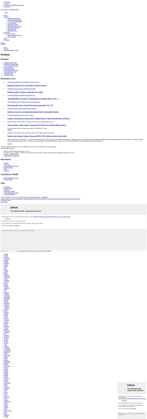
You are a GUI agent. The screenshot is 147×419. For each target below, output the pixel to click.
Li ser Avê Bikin (11, 23)
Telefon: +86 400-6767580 (11, 154)
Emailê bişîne (4, 202)
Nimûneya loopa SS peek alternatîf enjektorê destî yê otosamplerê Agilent (32, 112)
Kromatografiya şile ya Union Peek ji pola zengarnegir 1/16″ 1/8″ (30, 105)
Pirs (55, 146)
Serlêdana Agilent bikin (13, 18)
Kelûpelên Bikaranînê (13, 27)
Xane (5, 15)
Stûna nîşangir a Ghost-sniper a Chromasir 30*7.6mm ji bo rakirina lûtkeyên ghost (36, 125)
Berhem (6, 17)
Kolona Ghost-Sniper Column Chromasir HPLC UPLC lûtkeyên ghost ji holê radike (37, 136)
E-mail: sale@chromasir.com (11, 156)
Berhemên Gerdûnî (12, 24)
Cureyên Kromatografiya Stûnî (55, 199)
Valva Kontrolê (11, 29)
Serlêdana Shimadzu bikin (14, 20)
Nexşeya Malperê (35, 197)
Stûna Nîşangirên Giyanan (14, 26)
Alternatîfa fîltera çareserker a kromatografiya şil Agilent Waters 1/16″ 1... (33, 99)
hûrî (10, 130)
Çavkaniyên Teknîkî (9, 194)
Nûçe (5, 38)
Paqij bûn (6, 40)
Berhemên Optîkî (12, 30)
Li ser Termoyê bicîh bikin (14, 21)
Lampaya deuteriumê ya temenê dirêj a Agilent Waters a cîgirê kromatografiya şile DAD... (38, 118)
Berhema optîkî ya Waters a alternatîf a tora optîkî (25, 92)
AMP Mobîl (44, 197)
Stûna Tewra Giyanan (40, 199)
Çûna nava (7, 32)
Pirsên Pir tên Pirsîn (9, 191)
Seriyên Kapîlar (11, 37)
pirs (8, 130)
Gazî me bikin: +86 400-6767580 (10, 9)
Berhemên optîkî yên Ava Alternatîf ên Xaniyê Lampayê (27, 85)
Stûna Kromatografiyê (17, 199)
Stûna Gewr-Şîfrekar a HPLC (72, 199)
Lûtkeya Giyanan (5, 199)
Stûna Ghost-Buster (28, 199)
